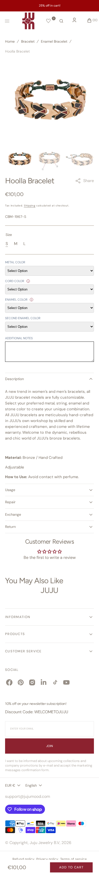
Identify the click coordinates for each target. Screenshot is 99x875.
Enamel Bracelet (54, 41)
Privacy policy (47, 859)
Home (10, 41)
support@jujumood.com (27, 796)
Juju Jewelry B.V (45, 842)
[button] (61, 21)
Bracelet (28, 41)
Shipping (30, 205)
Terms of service (73, 859)
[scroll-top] (87, 863)
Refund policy (23, 859)
